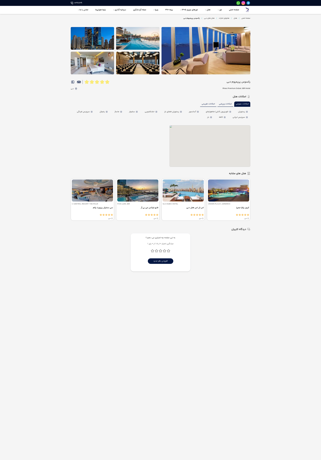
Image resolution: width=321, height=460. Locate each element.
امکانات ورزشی (225, 104)
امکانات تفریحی (208, 104)
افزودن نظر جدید (160, 261)
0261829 (78, 3)
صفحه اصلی (245, 18)
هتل (235, 18)
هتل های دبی (209, 18)
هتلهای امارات (224, 18)
